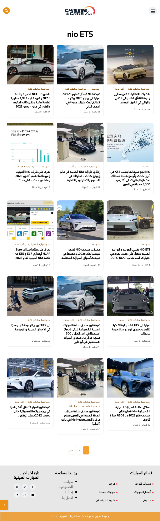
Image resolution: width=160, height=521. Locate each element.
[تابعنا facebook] (33, 487)
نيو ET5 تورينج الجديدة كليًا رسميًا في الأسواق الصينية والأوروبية (30, 327)
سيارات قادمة (143, 483)
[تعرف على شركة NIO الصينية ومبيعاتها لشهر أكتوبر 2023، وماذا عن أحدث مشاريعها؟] (30, 142)
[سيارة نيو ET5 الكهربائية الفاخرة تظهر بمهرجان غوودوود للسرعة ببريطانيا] (130, 296)
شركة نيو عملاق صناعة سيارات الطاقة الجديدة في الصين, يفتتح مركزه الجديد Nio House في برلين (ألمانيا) (80, 417)
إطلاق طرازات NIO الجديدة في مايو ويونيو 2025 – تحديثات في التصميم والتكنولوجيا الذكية (80, 176)
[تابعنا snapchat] (25, 495)
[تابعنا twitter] (17, 487)
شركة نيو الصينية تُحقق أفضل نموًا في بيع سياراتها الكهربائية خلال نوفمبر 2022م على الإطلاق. (30, 411)
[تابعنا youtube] (33, 495)
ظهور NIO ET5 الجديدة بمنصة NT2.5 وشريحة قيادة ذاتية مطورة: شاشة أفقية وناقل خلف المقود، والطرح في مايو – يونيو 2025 (30, 100)
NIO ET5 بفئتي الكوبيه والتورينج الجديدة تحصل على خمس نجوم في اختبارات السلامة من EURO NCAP (130, 253)
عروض (111, 483)
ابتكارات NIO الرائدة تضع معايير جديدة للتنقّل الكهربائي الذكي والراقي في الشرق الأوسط (132, 98)
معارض (147, 500)
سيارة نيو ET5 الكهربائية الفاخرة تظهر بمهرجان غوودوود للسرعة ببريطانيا (131, 329)
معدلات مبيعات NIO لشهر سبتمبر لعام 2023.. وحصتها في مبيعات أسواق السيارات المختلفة (80, 253)
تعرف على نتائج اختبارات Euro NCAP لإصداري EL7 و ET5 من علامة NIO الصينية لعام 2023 (32, 253)
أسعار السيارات (142, 491)
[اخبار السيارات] (80, 10)
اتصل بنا (67, 498)
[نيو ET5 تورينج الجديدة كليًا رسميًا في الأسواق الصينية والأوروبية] (30, 296)
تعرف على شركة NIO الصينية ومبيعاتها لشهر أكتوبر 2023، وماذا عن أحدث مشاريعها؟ (32, 176)
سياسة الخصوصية (66, 484)
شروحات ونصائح (105, 500)
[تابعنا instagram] (25, 487)
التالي (71, 450)
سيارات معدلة (107, 491)
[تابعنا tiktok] (17, 495)
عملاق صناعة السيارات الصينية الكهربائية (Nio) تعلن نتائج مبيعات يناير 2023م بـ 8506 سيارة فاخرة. (130, 413)
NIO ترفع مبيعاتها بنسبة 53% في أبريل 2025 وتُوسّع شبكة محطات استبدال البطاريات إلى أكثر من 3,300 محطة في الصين (130, 178)
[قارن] (4, 505)
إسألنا (69, 492)
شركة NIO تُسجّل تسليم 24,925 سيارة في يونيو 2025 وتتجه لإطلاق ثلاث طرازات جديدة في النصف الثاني (81, 100)
